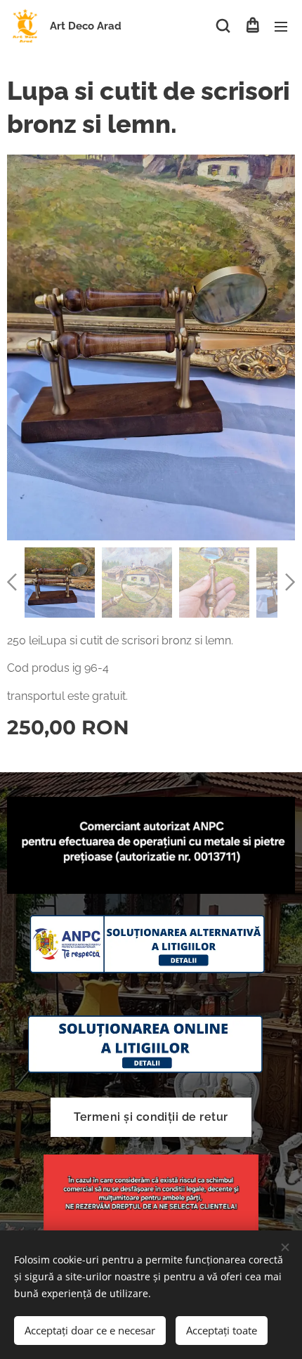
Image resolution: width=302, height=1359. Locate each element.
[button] (223, 26)
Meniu (281, 26)
